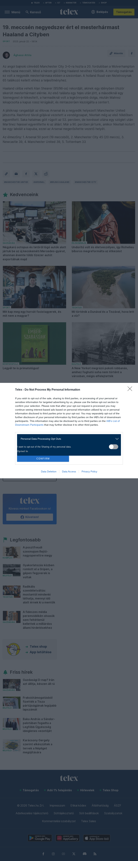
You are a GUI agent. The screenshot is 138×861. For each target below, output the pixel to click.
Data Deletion (48, 471)
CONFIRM (43, 458)
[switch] (113, 446)
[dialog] (69, 430)
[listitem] (67, 439)
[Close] (131, 389)
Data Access (69, 471)
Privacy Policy (89, 471)
